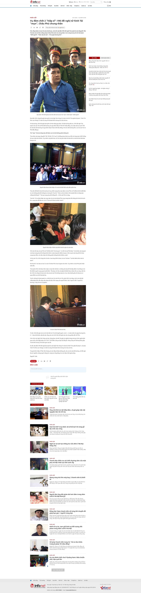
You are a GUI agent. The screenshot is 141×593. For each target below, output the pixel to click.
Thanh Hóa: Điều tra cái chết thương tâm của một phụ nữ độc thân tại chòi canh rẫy (68, 461)
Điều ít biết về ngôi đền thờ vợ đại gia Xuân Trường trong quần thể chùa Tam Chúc (99, 94)
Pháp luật (33, 17)
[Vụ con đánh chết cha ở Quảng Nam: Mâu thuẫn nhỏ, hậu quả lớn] (39, 561)
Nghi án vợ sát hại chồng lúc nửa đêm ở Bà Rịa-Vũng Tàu (67, 445)
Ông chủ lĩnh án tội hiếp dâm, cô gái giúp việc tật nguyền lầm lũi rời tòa (67, 411)
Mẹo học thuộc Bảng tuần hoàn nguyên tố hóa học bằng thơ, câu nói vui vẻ (99, 78)
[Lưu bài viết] (43, 27)
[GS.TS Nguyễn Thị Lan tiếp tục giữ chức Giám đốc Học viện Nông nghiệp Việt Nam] (65, 390)
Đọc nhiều (94, 58)
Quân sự (83, 5)
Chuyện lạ (76, 5)
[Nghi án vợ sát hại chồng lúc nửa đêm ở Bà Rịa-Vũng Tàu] (39, 447)
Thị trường (43, 5)
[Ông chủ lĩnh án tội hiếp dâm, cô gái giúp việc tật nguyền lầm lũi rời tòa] (39, 413)
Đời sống (35, 5)
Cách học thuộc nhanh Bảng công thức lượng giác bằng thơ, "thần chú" (98, 66)
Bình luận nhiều (105, 58)
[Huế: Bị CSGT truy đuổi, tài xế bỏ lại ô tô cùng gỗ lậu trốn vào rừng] (39, 430)
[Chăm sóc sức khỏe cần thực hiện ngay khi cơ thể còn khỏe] (50, 390)
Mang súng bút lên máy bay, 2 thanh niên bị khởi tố (67, 478)
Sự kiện (90, 5)
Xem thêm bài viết (58, 570)
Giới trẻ (62, 5)
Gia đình (56, 5)
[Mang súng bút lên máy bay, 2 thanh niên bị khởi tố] (39, 481)
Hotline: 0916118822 (84, 2)
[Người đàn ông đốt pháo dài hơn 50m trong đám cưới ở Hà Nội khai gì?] (39, 498)
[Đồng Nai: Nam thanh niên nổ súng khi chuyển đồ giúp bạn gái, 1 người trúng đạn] (39, 515)
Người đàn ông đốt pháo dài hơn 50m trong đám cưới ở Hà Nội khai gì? (67, 495)
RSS (110, 5)
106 (93, 84)
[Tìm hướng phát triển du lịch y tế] (79, 390)
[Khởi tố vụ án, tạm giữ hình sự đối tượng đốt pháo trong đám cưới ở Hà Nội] (39, 530)
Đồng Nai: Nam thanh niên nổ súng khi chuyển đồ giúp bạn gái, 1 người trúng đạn (68, 512)
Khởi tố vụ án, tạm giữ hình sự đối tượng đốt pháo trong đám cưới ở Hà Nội (66, 527)
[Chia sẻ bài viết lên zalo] (34, 27)
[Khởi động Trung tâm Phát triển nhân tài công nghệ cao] (36, 390)
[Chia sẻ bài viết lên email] (37, 27)
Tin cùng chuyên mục (37, 404)
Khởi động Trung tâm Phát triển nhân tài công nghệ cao (36, 398)
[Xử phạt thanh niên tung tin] (39, 545)
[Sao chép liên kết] (40, 27)
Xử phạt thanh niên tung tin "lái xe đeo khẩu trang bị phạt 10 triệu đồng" (66, 543)
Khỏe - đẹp (69, 5)
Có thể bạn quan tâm (37, 383)
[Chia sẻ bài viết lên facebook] (31, 27)
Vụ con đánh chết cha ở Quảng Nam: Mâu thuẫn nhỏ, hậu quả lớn (67, 558)
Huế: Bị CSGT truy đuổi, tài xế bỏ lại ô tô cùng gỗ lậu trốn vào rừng (67, 428)
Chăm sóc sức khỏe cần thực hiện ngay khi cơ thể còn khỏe (50, 398)
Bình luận (33, 361)
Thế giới (50, 5)
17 (107, 67)
